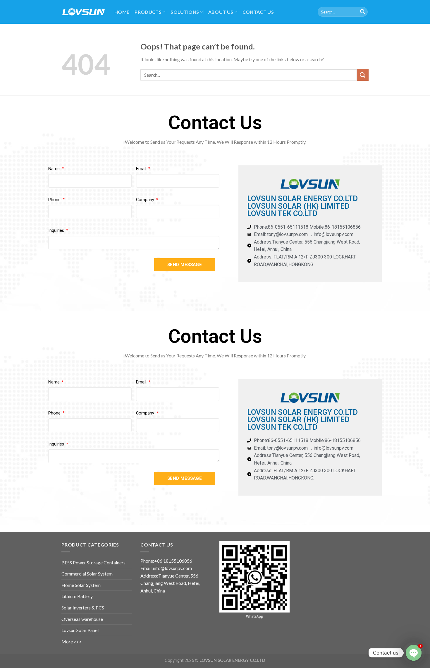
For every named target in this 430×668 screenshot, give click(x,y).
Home (121, 12)
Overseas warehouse (82, 619)
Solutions (185, 12)
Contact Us (258, 12)
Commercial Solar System (87, 573)
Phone (55, 199)
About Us (220, 12)
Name (54, 168)
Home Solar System (81, 585)
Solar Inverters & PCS (82, 607)
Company (145, 199)
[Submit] (362, 12)
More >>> (71, 641)
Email (141, 168)
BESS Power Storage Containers (93, 562)
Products (148, 12)
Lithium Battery (77, 596)
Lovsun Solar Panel (80, 630)
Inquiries (56, 230)
